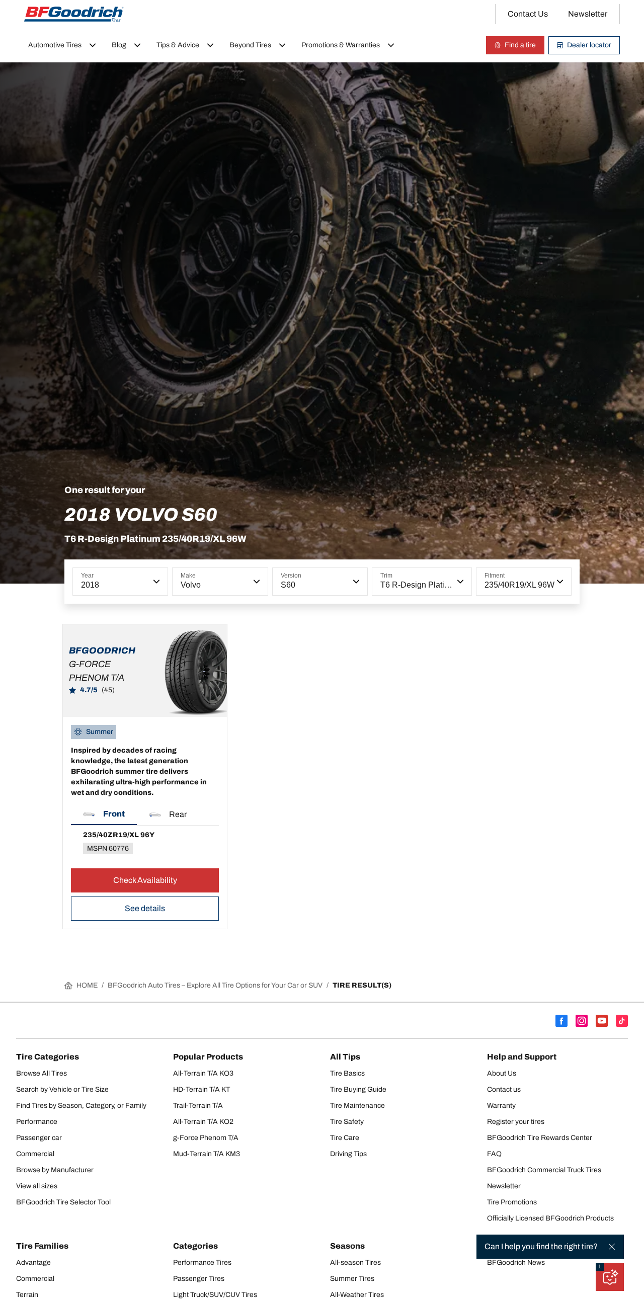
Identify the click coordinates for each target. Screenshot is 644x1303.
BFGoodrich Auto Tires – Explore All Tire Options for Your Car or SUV (215, 985)
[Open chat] (610, 1277)
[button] (155, 582)
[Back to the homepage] (74, 14)
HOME (87, 985)
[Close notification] (612, 1247)
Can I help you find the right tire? (541, 1246)
